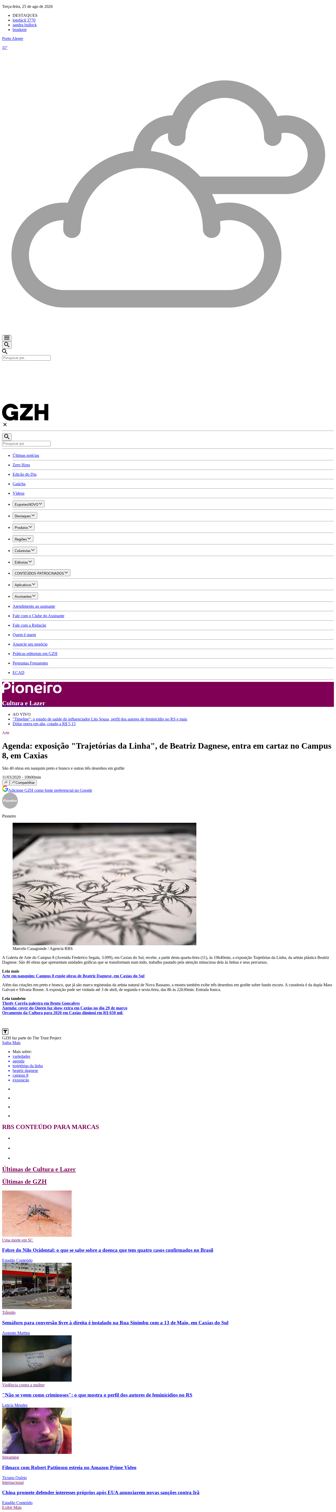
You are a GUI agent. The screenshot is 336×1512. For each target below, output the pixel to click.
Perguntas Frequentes (30, 663)
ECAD (18, 672)
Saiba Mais (11, 1042)
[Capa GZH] (168, 370)
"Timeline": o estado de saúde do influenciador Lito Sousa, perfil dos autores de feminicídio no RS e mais (100, 719)
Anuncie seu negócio (30, 644)
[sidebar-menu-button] (7, 338)
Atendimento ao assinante (34, 606)
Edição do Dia (24, 474)
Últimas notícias (26, 455)
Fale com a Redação (29, 625)
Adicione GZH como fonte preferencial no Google (50, 790)
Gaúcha (19, 484)
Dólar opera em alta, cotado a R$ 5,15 (44, 724)
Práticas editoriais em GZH (35, 653)
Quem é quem (24, 634)
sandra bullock (25, 25)
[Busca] (7, 345)
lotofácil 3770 (24, 20)
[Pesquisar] (7, 437)
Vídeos (18, 493)
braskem (20, 29)
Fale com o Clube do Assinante (38, 616)
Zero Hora (21, 465)
